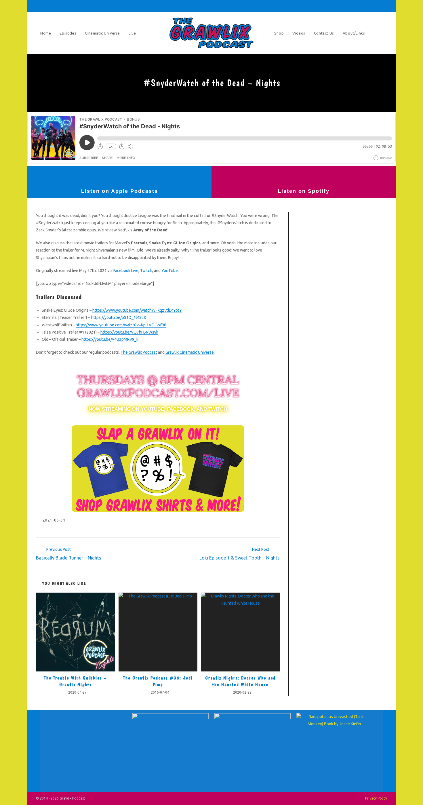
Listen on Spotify (303, 191)
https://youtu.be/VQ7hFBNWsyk (129, 332)
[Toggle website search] (381, 33)
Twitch (146, 270)
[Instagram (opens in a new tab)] (352, 6)
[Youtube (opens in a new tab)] (369, 6)
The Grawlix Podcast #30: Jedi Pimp (158, 681)
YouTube (169, 270)
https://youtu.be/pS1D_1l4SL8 (118, 317)
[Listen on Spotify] (303, 176)
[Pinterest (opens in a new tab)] (344, 6)
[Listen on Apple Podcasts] (119, 176)
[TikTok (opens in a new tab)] (377, 6)
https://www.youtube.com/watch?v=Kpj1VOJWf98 (121, 325)
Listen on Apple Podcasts (119, 191)
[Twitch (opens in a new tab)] (384, 6)
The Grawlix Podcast (139, 352)
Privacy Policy (376, 798)
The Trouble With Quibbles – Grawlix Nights (75, 681)
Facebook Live (125, 270)
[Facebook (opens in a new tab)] (336, 6)
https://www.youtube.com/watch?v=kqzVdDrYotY (137, 310)
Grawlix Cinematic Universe (189, 352)
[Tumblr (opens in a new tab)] (361, 6)
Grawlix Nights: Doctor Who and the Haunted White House (240, 681)
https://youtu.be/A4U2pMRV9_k (109, 339)
